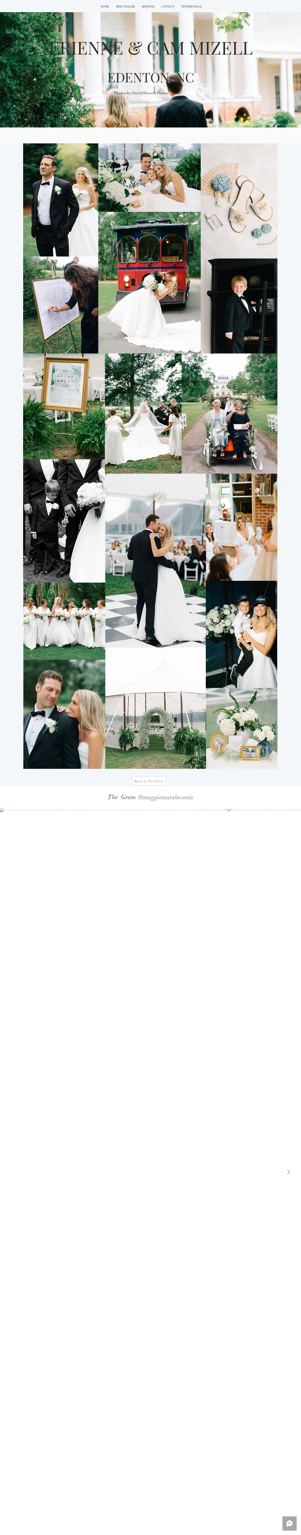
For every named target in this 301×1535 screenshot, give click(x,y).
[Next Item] (288, 1171)
